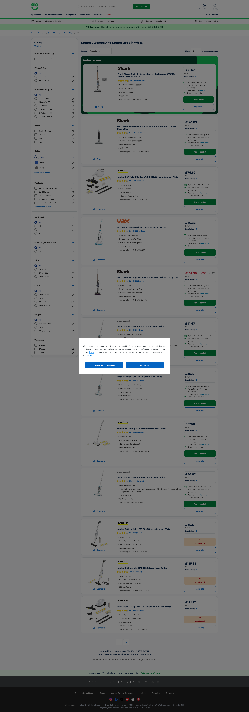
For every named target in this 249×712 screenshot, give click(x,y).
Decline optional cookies (104, 365)
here (92, 352)
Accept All (144, 365)
